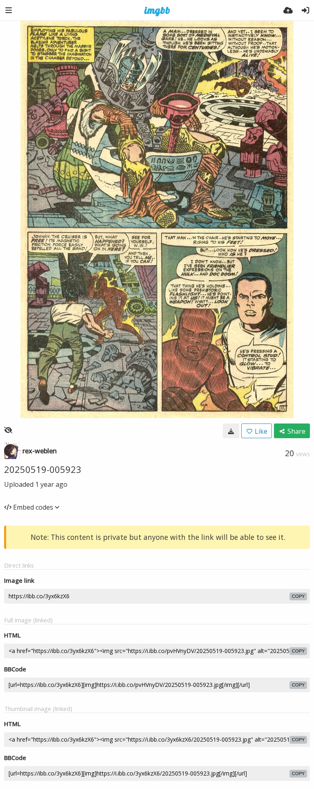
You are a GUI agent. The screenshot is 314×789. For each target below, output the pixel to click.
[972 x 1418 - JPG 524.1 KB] (231, 430)
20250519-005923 (42, 469)
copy (298, 596)
